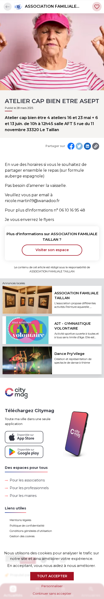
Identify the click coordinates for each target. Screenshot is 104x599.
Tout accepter (52, 576)
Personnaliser (52, 586)
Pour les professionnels (29, 488)
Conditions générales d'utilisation (31, 531)
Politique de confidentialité (27, 525)
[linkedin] (87, 146)
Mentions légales (20, 520)
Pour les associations (27, 480)
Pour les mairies (23, 495)
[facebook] (70, 146)
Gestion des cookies (22, 536)
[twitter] (79, 146)
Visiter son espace (52, 250)
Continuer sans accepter (52, 593)
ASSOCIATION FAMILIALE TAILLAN (50, 7)
